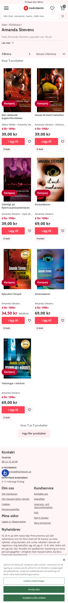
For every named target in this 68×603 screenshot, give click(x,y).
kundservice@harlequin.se (16, 471)
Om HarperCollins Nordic (16, 499)
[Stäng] (64, 559)
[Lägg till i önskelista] (29, 141)
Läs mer (6, 42)
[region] (34, 579)
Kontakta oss (41, 493)
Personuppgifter (11, 509)
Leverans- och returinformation (43, 506)
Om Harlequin (9, 493)
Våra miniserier (42, 522)
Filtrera (6, 54)
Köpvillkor (39, 499)
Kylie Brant (28, 213)
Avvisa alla (34, 589)
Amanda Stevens (27, 124)
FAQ (36, 512)
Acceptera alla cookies (34, 597)
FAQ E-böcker (41, 517)
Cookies (6, 504)
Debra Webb (9, 124)
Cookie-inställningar (34, 580)
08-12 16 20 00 (10, 461)
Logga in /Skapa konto (14, 521)
